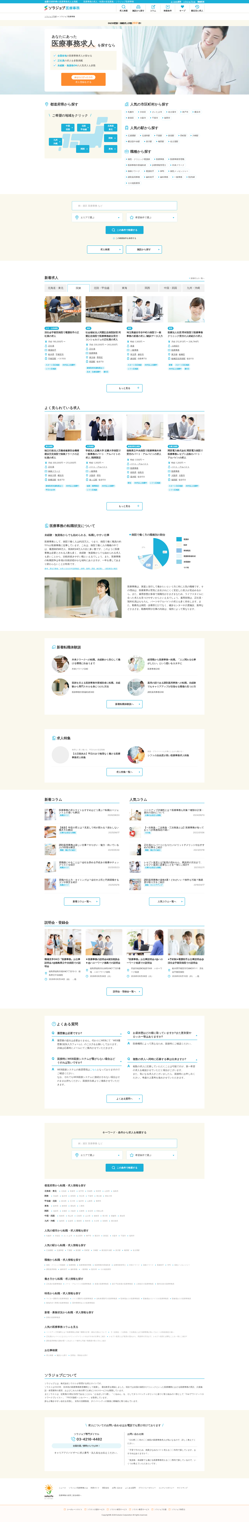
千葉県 (90, 1196)
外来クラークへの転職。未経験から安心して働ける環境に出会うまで (96, 661)
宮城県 (89, 1191)
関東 (111, 138)
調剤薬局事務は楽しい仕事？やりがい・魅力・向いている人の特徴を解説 (89, 846)
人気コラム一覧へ (167, 901)
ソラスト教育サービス (140, 1509)
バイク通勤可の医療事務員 (82, 1299)
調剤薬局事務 (134, 177)
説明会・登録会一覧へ (124, 991)
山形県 (107, 1191)
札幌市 (131, 112)
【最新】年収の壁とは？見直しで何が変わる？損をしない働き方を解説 (89, 828)
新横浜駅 (52, 479)
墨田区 (100, 357)
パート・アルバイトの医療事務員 (78, 1284)
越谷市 (141, 354)
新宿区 (131, 118)
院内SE (191, 177)
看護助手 (150, 171)
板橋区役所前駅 (178, 358)
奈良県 (90, 1211)
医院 (170, 328)
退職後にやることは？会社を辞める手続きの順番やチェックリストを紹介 (89, 863)
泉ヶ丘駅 (93, 479)
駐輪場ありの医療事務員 (181, 1299)
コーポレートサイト (74, 1509)
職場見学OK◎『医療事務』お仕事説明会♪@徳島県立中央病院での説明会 (63, 963)
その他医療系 (134, 183)
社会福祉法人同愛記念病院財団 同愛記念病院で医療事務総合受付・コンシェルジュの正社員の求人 (103, 336)
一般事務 (178, 177)
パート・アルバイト (98, 467)
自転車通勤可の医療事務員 (106, 1299)
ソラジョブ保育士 (178, 1509)
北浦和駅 (146, 135)
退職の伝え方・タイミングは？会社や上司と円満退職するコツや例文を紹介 (89, 881)
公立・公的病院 (52, 328)
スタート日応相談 (53, 365)
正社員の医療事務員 (54, 1284)
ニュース (62, 1488)
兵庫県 (81, 1211)
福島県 (115, 1191)
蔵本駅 (133, 476)
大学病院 (90, 446)
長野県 (98, 1201)
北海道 (63, 1191)
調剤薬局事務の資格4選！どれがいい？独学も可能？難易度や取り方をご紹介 (173, 881)
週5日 (106, 372)
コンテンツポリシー (166, 1488)
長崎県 (79, 1221)
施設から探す (144, 249)
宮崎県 (105, 1221)
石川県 (72, 1201)
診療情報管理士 (159, 165)
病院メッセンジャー (179, 171)
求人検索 (105, 249)
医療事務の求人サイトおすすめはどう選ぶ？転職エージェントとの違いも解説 (89, 811)
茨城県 (55, 1196)
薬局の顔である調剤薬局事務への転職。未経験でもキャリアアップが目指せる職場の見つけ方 (172, 684)
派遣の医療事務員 (102, 1284)
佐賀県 (70, 1221)
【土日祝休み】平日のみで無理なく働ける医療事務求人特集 (96, 755)
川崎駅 (195, 135)
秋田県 (98, 1191)
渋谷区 (143, 112)
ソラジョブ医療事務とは (78, 1488)
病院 (88, 328)
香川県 (105, 1216)
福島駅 (174, 479)
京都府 (64, 1211)
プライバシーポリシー (147, 1488)
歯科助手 (150, 177)
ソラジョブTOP (51, 16)
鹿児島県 (114, 1221)
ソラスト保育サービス (118, 1509)
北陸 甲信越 (84, 128)
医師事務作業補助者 (137, 165)
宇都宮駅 (52, 358)
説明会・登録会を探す (79, 1355)
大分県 (96, 1221)
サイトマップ (182, 1488)
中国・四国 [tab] (170, 288)
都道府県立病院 (134, 446)
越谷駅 (133, 358)
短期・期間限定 (93, 486)
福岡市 (167, 118)
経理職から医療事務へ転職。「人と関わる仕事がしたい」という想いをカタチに (172, 661)
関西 (83, 149)
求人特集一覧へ (124, 772)
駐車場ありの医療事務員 (130, 1299)
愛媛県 (113, 1216)
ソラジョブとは (189, 2)
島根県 (61, 1216)
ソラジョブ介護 (160, 1509)
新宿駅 (171, 135)
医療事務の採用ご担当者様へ (70, 1495)
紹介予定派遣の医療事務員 (122, 1284)
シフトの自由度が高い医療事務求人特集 (168, 755)
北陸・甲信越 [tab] (101, 288)
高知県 (122, 1216)
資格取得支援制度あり (95, 368)
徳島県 (133, 472)
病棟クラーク (134, 171)
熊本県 (87, 1221)
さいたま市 (157, 112)
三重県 (81, 1206)
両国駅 (92, 361)
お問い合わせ (117, 1488)
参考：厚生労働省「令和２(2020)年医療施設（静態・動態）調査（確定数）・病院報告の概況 (81, 568)
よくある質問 (176, 2)
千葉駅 (159, 135)
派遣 (132, 346)
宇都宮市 (60, 354)
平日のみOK (50, 490)
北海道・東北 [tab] (55, 288)
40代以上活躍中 (69, 365)
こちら (93, 1069)
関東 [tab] (78, 288)
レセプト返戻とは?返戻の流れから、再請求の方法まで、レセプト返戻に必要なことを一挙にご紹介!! (173, 863)
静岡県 (64, 1206)
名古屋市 (172, 112)
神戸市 (185, 112)
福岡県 (61, 1221)
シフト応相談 (51, 369)
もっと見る (124, 388)
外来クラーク (178, 165)
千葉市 (155, 118)
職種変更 (201, 2)
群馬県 (73, 1196)
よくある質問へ (124, 1098)
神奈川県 (52, 475)
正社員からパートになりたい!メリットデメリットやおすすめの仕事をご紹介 (174, 846)
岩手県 (81, 1191)
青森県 (72, 1191)
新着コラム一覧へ (82, 901)
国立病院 (49, 446)
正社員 (51, 346)
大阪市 (143, 118)
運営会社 (105, 1488)
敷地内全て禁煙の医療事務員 (57, 1303)
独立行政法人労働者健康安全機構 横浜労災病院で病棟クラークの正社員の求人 (62, 454)
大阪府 (92, 475)
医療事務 (160, 159)
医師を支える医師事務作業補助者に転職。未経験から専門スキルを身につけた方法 (96, 684)
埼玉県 (133, 354)
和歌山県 (99, 1211)
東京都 (92, 357)
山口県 (87, 1216)
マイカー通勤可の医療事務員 (57, 1299)
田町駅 (183, 135)
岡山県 (70, 1216)
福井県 (81, 1201)
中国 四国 (68, 128)
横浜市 (197, 112)
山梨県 (89, 1201)
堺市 (99, 475)
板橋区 (182, 354)
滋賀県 (55, 1211)
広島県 (79, 1216)
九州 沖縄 (55, 142)
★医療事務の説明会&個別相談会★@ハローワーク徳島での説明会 (103, 961)
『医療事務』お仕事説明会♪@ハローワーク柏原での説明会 (145, 961)
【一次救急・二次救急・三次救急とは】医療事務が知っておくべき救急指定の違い (174, 828)
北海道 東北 (111, 128)
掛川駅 (149, 141)
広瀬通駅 (132, 135)
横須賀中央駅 (134, 141)
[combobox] (126, 205)
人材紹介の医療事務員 (144, 1284)
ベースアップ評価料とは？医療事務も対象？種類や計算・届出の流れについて (174, 811)
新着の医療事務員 (53, 1317)
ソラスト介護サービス (96, 1509)
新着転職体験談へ (124, 704)
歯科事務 (164, 177)
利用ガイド (95, 1488)
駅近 (129, 483)
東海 (111, 149)
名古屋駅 (174, 141)
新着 (170, 365)
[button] (87, 1034)
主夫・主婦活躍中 (94, 372)
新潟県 (63, 1201)
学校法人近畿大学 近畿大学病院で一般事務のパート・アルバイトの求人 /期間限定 (103, 454)
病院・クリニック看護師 (139, 159)
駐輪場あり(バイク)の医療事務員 (155, 1299)
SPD (162, 171)
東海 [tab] (124, 288)
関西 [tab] (147, 288)
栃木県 (51, 354)
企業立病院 (173, 446)
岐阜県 (55, 1206)
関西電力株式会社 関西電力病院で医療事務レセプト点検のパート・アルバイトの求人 (185, 454)
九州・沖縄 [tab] (193, 288)
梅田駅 (161, 141)
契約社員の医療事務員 (165, 1284)
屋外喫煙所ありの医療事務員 (83, 1303)
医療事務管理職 (177, 159)
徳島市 (141, 472)
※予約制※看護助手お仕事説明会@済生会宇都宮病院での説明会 (186, 961)
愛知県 (73, 1206)
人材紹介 (175, 346)
